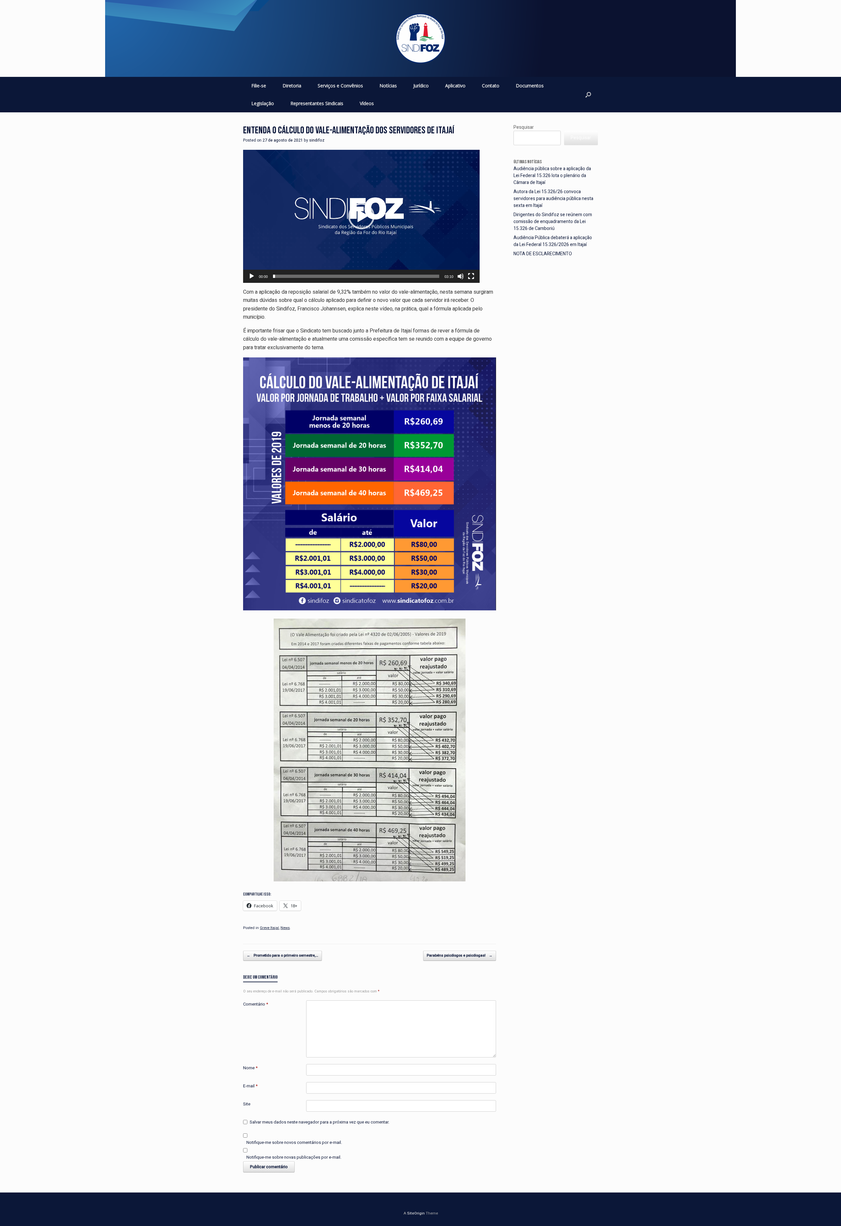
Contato (490, 85)
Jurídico (421, 85)
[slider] (356, 276)
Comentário (255, 1004)
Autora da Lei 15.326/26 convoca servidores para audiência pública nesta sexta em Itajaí (553, 198)
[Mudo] (460, 276)
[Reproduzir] (251, 276)
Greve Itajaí (269, 928)
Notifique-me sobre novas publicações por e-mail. (293, 1157)
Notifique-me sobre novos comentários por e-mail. (294, 1142)
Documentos (530, 85)
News (285, 928)
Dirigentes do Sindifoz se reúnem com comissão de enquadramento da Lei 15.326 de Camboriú (552, 221)
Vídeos (367, 103)
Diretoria (292, 85)
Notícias (388, 85)
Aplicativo (455, 85)
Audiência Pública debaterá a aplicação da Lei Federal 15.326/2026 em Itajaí (552, 241)
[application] (361, 216)
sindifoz (317, 140)
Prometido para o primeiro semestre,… (282, 955)
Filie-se (258, 85)
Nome (250, 1068)
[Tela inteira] (471, 276)
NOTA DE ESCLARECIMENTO (542, 253)
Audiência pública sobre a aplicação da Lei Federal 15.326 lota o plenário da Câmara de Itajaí (552, 175)
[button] (361, 216)
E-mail (250, 1086)
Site (246, 1104)
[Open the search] (588, 94)
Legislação (262, 103)
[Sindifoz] (420, 38)
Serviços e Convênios (340, 85)
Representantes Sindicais (316, 103)
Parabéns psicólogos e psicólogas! (459, 955)
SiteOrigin (416, 1213)
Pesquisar (523, 127)
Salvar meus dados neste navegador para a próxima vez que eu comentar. (319, 1122)
